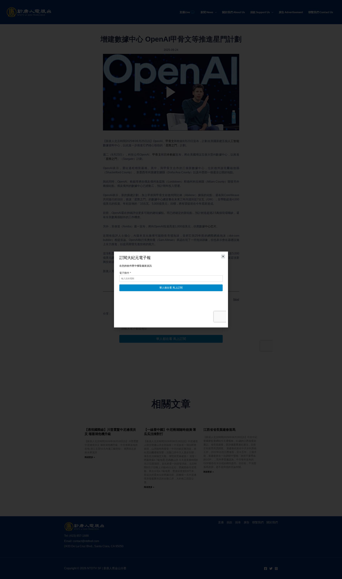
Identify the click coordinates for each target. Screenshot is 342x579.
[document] (171, 289)
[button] (223, 256)
